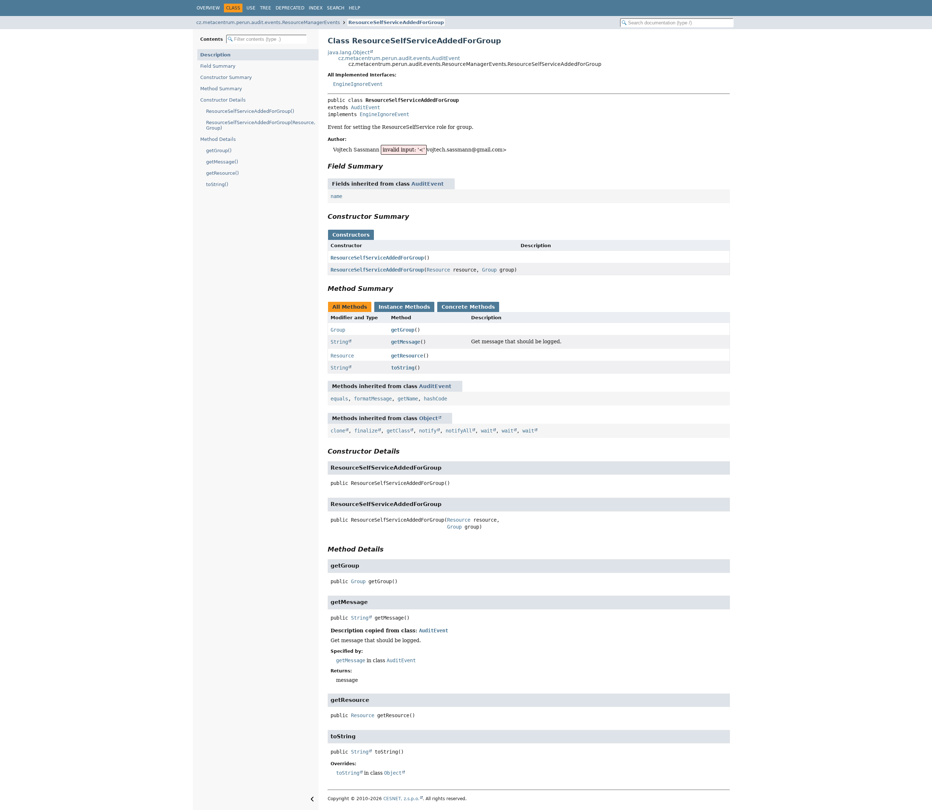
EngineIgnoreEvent (358, 84)
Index (316, 8)
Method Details (218, 139)
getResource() (222, 173)
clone (338, 431)
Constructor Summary (226, 77)
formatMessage (373, 399)
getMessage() (222, 162)
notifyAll (459, 431)
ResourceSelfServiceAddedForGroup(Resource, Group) (260, 125)
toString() (217, 184)
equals (339, 399)
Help (354, 8)
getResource (407, 356)
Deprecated (290, 8)
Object (428, 418)
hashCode (435, 399)
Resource (438, 270)
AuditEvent (365, 107)
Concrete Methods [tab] (468, 307)
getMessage (405, 342)
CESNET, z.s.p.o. (401, 798)
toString (402, 368)
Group (489, 270)
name (336, 196)
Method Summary (221, 88)
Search (335, 8)
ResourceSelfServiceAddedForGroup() (250, 111)
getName (408, 399)
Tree (265, 8)
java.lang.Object (349, 52)
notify (428, 431)
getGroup (402, 330)
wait (487, 431)
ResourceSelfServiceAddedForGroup (396, 22)
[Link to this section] (388, 166)
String (339, 342)
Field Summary (218, 66)
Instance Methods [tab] (404, 307)
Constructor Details (223, 100)
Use (251, 8)
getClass (398, 431)
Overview (208, 8)
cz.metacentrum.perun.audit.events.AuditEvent (399, 58)
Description (215, 55)
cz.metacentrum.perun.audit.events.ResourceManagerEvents (268, 22)
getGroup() (219, 150)
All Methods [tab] (349, 307)
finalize (366, 431)
